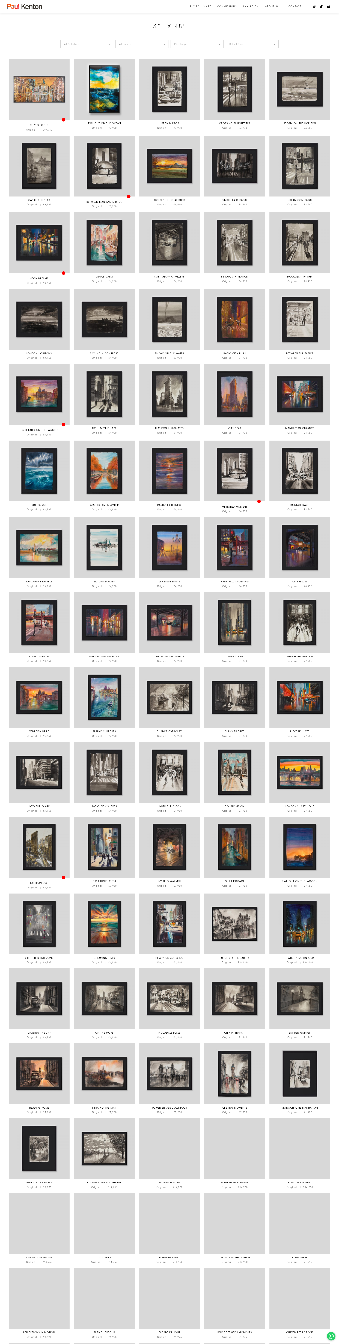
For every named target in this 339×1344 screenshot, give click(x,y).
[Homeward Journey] (234, 1178)
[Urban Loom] (234, 652)
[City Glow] (299, 577)
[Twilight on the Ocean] (104, 119)
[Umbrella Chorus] (234, 196)
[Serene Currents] (104, 727)
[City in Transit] (234, 1029)
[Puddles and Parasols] (104, 652)
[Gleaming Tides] (104, 954)
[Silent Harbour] (104, 1328)
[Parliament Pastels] (39, 577)
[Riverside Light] (169, 1253)
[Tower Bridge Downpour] (169, 1104)
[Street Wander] (39, 652)
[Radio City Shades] (104, 802)
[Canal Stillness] (39, 196)
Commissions (227, 6)
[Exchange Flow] (169, 1178)
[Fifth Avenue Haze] (104, 424)
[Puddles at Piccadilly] (234, 954)
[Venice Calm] (104, 272)
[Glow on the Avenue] (169, 652)
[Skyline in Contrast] (104, 349)
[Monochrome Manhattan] (299, 1104)
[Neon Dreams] (39, 272)
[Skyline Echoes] (104, 577)
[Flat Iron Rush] (39, 877)
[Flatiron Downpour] (299, 954)
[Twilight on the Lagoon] (299, 877)
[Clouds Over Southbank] (104, 1178)
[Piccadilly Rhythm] (299, 272)
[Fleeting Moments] (234, 1104)
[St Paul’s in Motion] (234, 272)
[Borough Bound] (299, 1178)
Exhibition (251, 6)
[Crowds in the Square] (234, 1253)
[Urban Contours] (299, 196)
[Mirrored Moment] (234, 501)
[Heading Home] (39, 1104)
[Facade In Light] (169, 1328)
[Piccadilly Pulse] (169, 1029)
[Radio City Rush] (234, 349)
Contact (295, 6)
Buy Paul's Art (200, 6)
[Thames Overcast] (169, 727)
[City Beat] (234, 424)
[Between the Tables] (299, 349)
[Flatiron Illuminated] (169, 424)
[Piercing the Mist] (104, 1104)
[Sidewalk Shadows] (39, 1253)
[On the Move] (104, 1029)
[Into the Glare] (39, 802)
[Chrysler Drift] (234, 727)
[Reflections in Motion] (39, 1328)
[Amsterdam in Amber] (104, 501)
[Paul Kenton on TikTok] (321, 6)
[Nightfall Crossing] (234, 577)
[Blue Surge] (39, 501)
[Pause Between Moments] (234, 1328)
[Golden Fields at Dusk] (169, 196)
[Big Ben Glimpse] (299, 1029)
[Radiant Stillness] (169, 501)
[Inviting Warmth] (169, 877)
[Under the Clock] (169, 802)
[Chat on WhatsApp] (331, 1336)
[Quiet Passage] (234, 877)
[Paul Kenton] (24, 6)
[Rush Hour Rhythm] (299, 652)
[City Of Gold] (39, 119)
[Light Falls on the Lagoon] (39, 424)
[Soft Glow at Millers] (169, 272)
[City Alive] (104, 1253)
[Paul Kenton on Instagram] (314, 6)
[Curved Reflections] (299, 1328)
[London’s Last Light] (299, 802)
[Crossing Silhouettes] (234, 119)
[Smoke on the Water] (169, 349)
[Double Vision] (234, 802)
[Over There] (299, 1253)
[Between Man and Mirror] (104, 196)
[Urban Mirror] (169, 119)
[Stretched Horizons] (39, 954)
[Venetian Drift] (39, 727)
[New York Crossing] (169, 954)
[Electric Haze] (299, 727)
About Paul (273, 6)
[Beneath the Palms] (39, 1178)
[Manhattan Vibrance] (299, 424)
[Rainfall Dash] (299, 501)
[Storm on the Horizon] (299, 119)
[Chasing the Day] (39, 1029)
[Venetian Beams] (169, 577)
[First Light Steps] (104, 877)
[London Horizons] (39, 349)
